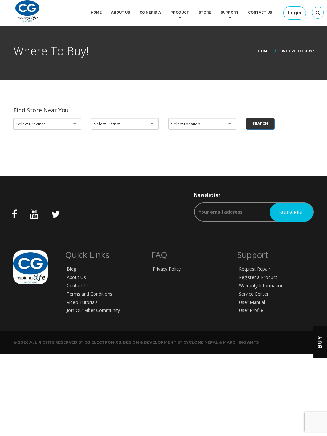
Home (96, 13)
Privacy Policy (167, 269)
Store (205, 13)
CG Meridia (150, 13)
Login (294, 13)
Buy (320, 342)
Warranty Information (261, 285)
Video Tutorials (82, 302)
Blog (71, 269)
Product (180, 13)
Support (230, 13)
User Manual (252, 302)
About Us (120, 13)
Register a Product (258, 277)
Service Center (254, 294)
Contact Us (260, 13)
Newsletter (207, 195)
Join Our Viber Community (93, 310)
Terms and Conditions (89, 294)
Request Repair (254, 269)
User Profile (251, 310)
